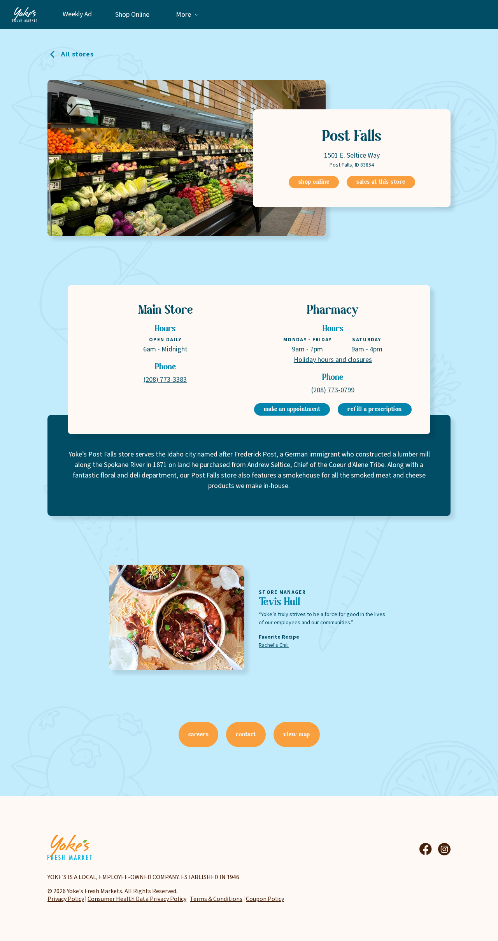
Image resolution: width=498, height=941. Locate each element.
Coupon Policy (265, 899)
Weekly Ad (77, 15)
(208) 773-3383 (165, 379)
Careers (198, 735)
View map (296, 735)
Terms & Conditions (216, 899)
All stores (77, 54)
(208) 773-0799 (332, 390)
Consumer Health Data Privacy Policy (137, 899)
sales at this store (380, 182)
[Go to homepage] (24, 14)
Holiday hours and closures (333, 360)
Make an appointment (292, 409)
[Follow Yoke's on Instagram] (444, 849)
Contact (246, 735)
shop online (314, 182)
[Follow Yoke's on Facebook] (425, 849)
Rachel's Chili (274, 645)
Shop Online (132, 14)
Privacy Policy (65, 899)
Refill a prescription (374, 409)
